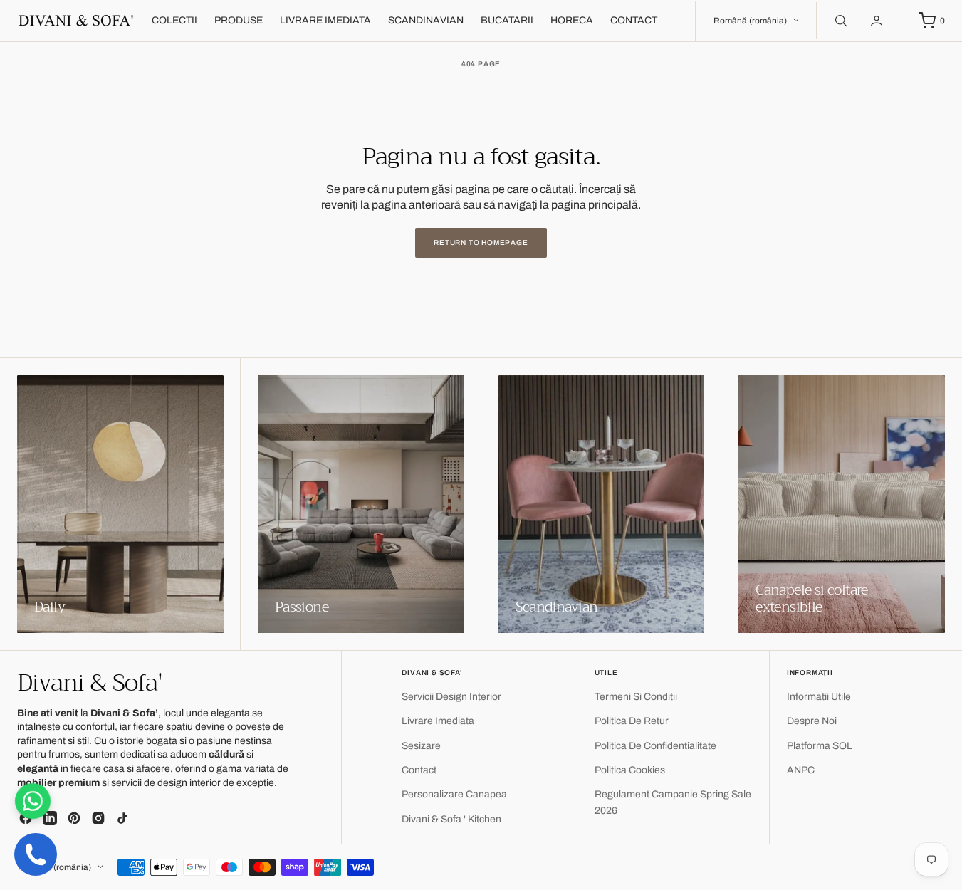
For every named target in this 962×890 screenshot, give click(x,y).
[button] (878, 20)
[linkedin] (49, 818)
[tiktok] (122, 818)
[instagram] (98, 818)
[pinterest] (74, 818)
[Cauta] (839, 20)
